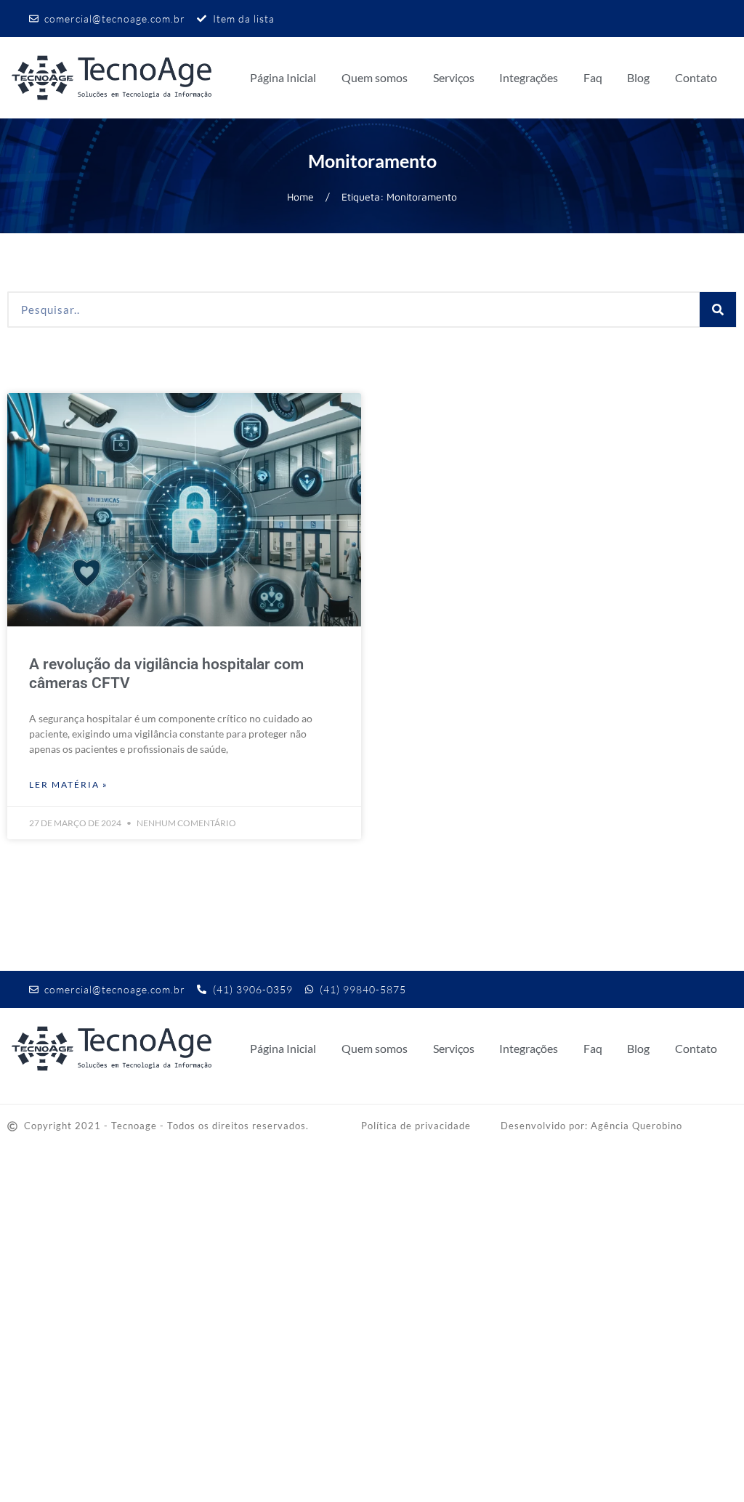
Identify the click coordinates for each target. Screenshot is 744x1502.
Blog (638, 77)
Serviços (453, 77)
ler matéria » (68, 784)
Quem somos (374, 77)
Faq (592, 77)
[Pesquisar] (718, 309)
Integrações (528, 77)
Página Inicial (283, 77)
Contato (696, 77)
